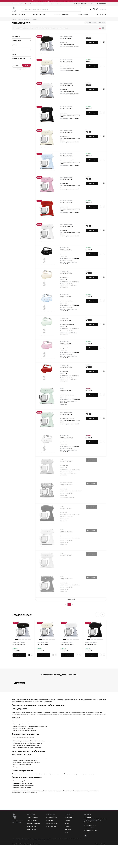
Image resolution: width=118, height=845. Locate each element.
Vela (104, 844)
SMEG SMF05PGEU (66, 413)
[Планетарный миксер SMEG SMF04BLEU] (46, 43)
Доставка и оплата (35, 3)
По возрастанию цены (49, 28)
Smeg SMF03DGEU (66, 484)
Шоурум (59, 3)
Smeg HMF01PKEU (66, 343)
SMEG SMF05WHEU (66, 225)
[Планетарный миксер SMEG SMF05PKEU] (46, 184)
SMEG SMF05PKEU (66, 178)
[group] (19, 683)
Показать (26, 65)
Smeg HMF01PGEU (66, 319)
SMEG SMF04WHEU (66, 84)
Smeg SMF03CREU (66, 531)
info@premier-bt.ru (88, 3)
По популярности (28, 28)
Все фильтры (21, 69)
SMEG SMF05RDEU (66, 202)
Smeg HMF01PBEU (66, 296)
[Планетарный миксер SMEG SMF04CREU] (46, 67)
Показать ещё (71, 599)
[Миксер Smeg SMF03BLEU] (46, 513)
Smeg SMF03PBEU (66, 554)
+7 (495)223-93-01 (90, 825)
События (67, 826)
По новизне (38, 28)
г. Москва (88, 817)
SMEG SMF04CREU (66, 61)
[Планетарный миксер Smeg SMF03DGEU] (46, 490)
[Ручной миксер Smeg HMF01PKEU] (46, 349)
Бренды (22, 3)
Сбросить (16, 65)
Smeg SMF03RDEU (66, 578)
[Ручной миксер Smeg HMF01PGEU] (46, 325)
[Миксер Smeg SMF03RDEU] (46, 584)
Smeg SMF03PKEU (66, 460)
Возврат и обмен (51, 826)
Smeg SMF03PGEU (66, 390)
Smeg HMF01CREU (66, 272)
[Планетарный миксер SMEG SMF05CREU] (46, 137)
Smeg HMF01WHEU (66, 437)
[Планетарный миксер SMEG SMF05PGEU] (46, 419)
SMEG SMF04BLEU (66, 37)
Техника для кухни (18, 14)
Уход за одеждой (39, 14)
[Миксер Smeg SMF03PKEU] (46, 466)
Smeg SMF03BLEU (66, 507)
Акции (27, 3)
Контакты (53, 3)
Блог (66, 832)
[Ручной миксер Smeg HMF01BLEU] (46, 255)
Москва (78, 3)
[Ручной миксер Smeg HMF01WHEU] (46, 443)
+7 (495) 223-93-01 (101, 3)
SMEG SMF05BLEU (66, 108)
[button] (97, 614)
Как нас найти (88, 822)
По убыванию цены (62, 28)
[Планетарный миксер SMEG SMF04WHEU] (46, 90)
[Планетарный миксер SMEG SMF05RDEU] (46, 208)
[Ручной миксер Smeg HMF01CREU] (46, 278)
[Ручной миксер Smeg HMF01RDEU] (46, 372)
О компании (15, 3)
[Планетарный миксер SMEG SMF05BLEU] (46, 114)
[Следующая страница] (76, 604)
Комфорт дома (83, 14)
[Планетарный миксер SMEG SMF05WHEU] (46, 231)
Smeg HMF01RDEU (66, 366)
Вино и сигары (101, 14)
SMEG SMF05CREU (66, 131)
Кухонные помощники (61, 14)
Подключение (45, 3)
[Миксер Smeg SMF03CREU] (46, 537)
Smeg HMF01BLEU (66, 249)
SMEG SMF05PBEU (66, 155)
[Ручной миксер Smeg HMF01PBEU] (46, 302)
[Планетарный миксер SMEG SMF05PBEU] (46, 161)
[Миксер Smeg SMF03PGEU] (46, 396)
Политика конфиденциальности (31, 844)
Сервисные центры (51, 823)
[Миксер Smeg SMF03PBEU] (46, 560)
